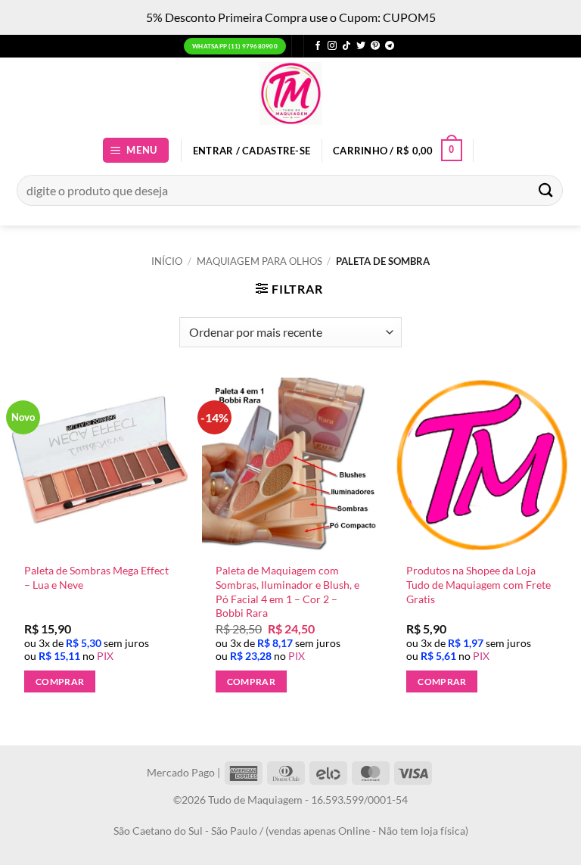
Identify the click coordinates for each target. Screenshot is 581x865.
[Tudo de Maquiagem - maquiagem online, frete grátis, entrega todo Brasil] (290, 93)
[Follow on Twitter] (360, 46)
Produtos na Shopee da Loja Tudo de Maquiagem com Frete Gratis (478, 584)
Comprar (442, 681)
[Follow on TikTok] (346, 46)
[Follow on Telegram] (389, 46)
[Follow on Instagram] (332, 46)
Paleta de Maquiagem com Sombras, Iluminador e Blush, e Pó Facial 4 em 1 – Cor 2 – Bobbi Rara (287, 591)
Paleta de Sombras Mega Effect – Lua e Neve (96, 577)
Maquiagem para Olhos (259, 261)
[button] (136, 150)
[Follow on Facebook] (317, 46)
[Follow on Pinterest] (375, 46)
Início (166, 261)
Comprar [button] (60, 681)
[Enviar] (546, 190)
